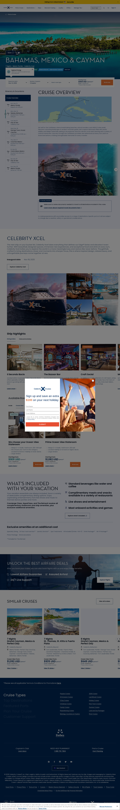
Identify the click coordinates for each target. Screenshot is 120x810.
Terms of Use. (43, 808)
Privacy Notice (22, 808)
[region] (60, 806)
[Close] (117, 806)
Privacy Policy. (31, 419)
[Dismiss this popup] (93, 380)
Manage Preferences (106, 806)
